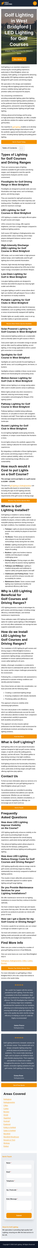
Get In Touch (19, 808)
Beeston (4, 963)
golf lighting (16, 127)
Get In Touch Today (19, 142)
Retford (6, 1146)
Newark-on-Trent (9, 1140)
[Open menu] (35, 3)
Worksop (7, 1143)
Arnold (6, 1115)
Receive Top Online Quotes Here (19, 500)
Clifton (24, 961)
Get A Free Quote (19, 1085)
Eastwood (7, 1124)
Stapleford (7, 1118)
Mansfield (7, 1134)
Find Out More (19, 736)
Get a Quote (18, 59)
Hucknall (7, 1121)
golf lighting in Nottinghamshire (20, 485)
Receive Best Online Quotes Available (19, 324)
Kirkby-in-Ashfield (10, 1127)
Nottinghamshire (15, 961)
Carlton (29, 961)
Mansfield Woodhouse (11, 1137)
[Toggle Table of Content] (20, 148)
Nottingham (5, 961)
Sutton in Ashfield (10, 1130)
